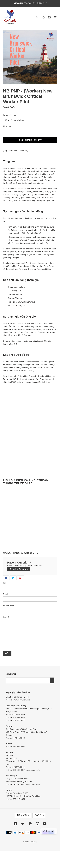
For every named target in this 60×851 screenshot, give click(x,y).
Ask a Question (20, 569)
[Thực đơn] (55, 17)
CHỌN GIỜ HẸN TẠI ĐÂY (30, 140)
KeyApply (33, 842)
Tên (4, 583)
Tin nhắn (6, 617)
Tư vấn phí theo (9, 115)
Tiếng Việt (22, 815)
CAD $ (38, 815)
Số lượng (7, 126)
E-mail (6, 594)
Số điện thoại (8, 606)
